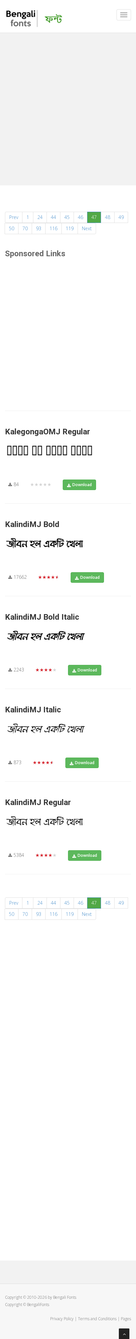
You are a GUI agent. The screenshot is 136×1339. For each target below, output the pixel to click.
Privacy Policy (62, 1319)
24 (40, 217)
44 (53, 217)
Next (87, 228)
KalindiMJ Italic (33, 709)
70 (25, 228)
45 (67, 217)
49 (121, 217)
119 (70, 228)
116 (53, 228)
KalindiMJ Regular (38, 802)
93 (38, 228)
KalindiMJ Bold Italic (42, 617)
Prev (13, 217)
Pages (126, 1319)
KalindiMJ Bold (32, 524)
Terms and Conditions (97, 1319)
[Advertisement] (68, 107)
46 (80, 217)
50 (11, 228)
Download (82, 484)
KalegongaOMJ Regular (47, 431)
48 (107, 217)
